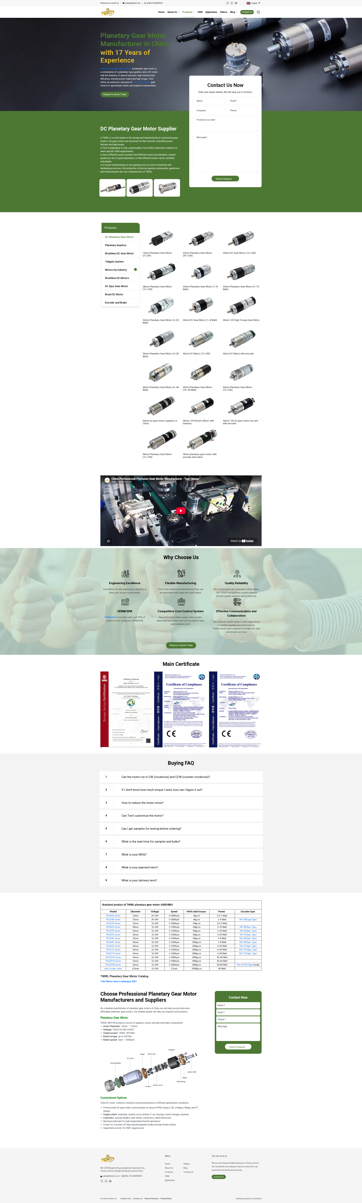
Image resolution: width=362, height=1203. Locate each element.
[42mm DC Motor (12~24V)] (201, 338)
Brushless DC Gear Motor (119, 253)
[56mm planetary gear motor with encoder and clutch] (201, 439)
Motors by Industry (116, 269)
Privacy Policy (166, 1198)
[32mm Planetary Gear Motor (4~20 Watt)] (161, 305)
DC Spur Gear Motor (116, 286)
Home (167, 1164)
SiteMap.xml (138, 1198)
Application (170, 1180)
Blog (186, 1168)
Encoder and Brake (116, 302)
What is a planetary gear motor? (116, 68)
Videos (187, 1164)
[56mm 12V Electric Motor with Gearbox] (201, 406)
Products (169, 1172)
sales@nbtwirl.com (132, 3)
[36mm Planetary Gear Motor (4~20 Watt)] (161, 338)
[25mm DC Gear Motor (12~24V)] (241, 238)
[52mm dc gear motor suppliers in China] (161, 406)
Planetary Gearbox (115, 245)
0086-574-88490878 (155, 3)
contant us (109, 3)
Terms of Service (151, 1198)
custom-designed (141, 82)
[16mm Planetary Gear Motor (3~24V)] (161, 238)
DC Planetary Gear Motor (119, 237)
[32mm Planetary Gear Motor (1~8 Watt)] (201, 271)
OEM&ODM (110, 617)
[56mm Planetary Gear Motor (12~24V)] (161, 439)
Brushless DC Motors (117, 278)
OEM (167, 1176)
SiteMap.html (125, 1198)
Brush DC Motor (114, 294)
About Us (169, 1168)
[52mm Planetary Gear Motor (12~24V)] (241, 372)
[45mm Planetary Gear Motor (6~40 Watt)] (161, 372)
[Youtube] (236, 3)
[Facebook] (227, 3)
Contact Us (247, 12)
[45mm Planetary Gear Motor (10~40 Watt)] (201, 372)
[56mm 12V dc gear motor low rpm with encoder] (241, 406)
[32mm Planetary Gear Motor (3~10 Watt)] (241, 271)
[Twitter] (231, 3)
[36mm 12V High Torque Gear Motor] (241, 305)
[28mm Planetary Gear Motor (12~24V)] (161, 271)
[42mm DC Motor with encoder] (241, 338)
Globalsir (258, 1198)
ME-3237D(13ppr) (245, 965)
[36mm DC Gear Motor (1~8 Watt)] (201, 305)
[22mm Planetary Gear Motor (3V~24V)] (201, 238)
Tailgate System (114, 261)
